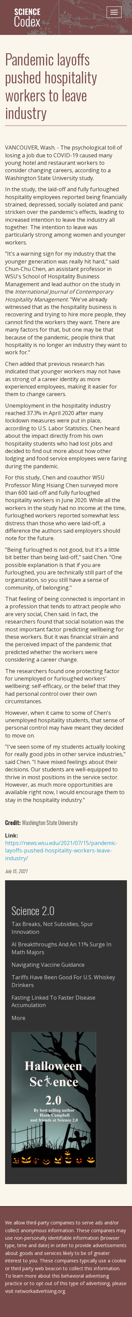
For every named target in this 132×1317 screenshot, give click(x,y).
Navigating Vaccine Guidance (48, 964)
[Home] (29, 17)
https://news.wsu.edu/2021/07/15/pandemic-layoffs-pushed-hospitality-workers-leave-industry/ (61, 850)
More (18, 1018)
